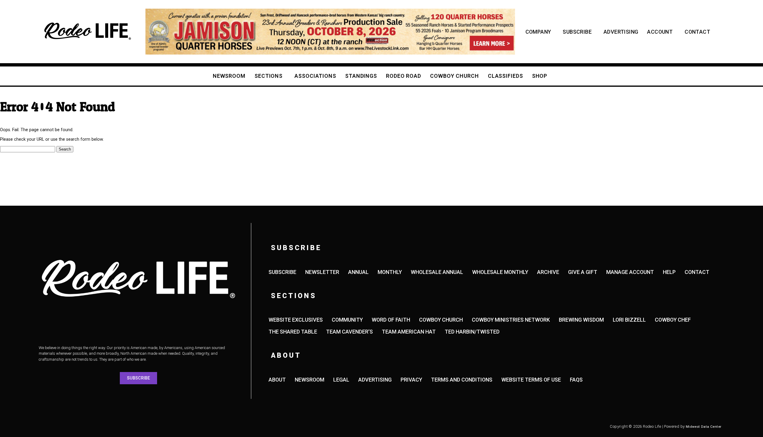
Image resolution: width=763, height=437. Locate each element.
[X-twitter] (82, 426)
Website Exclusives (296, 320)
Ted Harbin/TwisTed (472, 331)
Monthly (390, 272)
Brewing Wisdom (581, 320)
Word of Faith (391, 320)
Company (538, 32)
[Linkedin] (114, 426)
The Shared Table (293, 331)
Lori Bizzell (629, 320)
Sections (269, 76)
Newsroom (229, 76)
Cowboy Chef (673, 320)
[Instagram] (65, 426)
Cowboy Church (454, 76)
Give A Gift (582, 272)
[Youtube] (98, 426)
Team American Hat (409, 331)
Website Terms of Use (531, 379)
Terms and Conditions (461, 379)
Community (347, 320)
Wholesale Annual (437, 272)
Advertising (621, 32)
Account (660, 32)
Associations (315, 76)
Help (669, 272)
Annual (358, 272)
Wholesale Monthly (500, 272)
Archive (548, 272)
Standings (361, 76)
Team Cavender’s (349, 331)
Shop (540, 76)
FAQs (576, 379)
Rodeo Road (403, 76)
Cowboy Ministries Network (511, 320)
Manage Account (630, 272)
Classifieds (505, 76)
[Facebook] (49, 426)
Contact (697, 32)
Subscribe (577, 32)
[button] (20, 31)
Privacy (411, 379)
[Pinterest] (131, 426)
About (277, 379)
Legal (341, 379)
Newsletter (322, 272)
